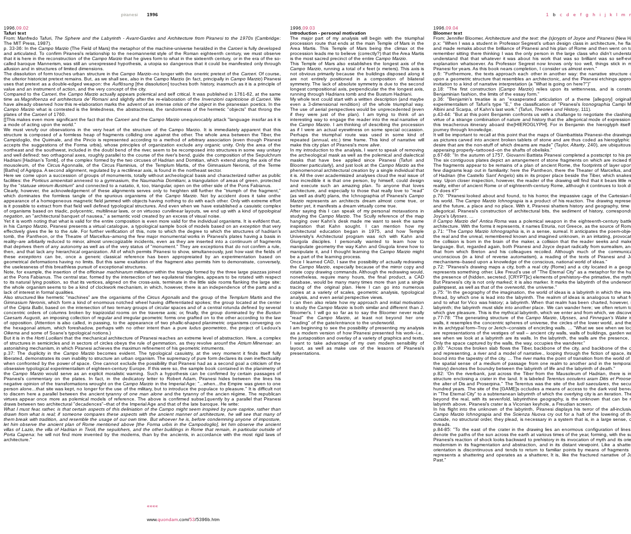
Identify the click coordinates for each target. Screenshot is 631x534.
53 (192, 519)
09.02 (22, 27)
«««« (152, 506)
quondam (168, 519)
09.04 (452, 27)
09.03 (309, 27)
